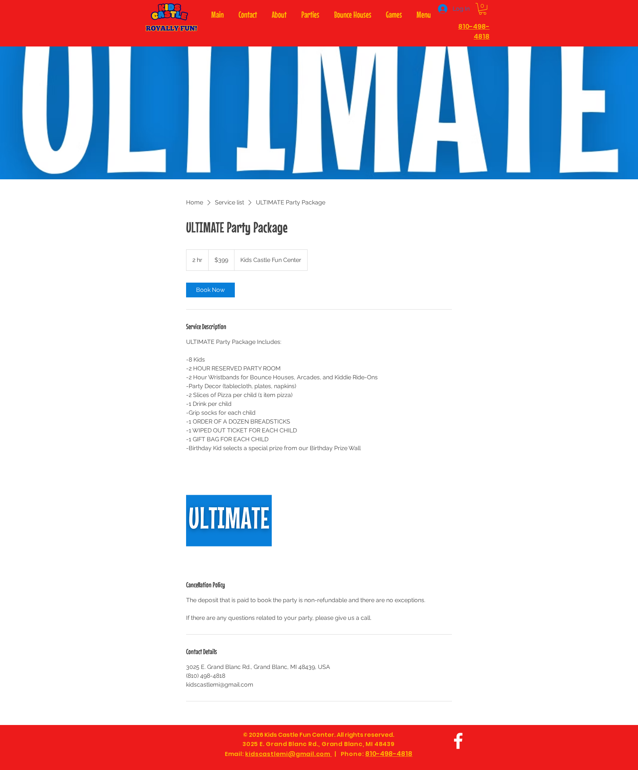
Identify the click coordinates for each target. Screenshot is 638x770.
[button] (483, 9)
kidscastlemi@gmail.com (288, 754)
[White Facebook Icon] (458, 741)
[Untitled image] (229, 520)
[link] (210, 290)
